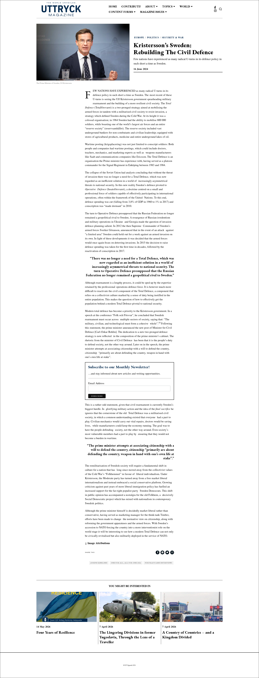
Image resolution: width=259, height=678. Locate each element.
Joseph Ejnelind (99, 563)
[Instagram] (215, 10)
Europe (139, 37)
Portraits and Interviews (158, 563)
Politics (153, 37)
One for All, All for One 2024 (126, 563)
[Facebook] (215, 7)
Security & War (173, 37)
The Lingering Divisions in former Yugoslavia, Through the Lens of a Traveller (127, 637)
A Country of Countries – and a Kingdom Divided (188, 634)
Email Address (96, 383)
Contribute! (131, 6)
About (150, 6)
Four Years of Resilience (55, 632)
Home (113, 6)
